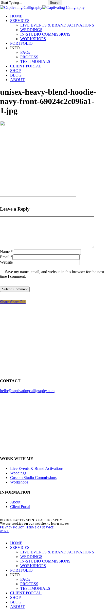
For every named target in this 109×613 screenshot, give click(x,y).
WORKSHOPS (33, 566)
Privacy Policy (12, 527)
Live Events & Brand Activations (36, 468)
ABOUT (17, 606)
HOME (16, 543)
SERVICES (19, 547)
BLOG (16, 602)
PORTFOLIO (21, 570)
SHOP (15, 597)
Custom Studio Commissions (33, 477)
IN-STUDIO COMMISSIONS (45, 561)
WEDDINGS (31, 556)
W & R (4, 531)
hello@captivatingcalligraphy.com (27, 391)
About (15, 502)
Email (6, 257)
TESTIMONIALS (35, 588)
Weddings (18, 473)
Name (6, 251)
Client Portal (20, 506)
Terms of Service (40, 527)
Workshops (19, 482)
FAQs (25, 579)
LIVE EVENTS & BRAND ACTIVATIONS (57, 552)
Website (6, 262)
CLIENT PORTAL (26, 593)
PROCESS (29, 584)
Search (55, 3)
